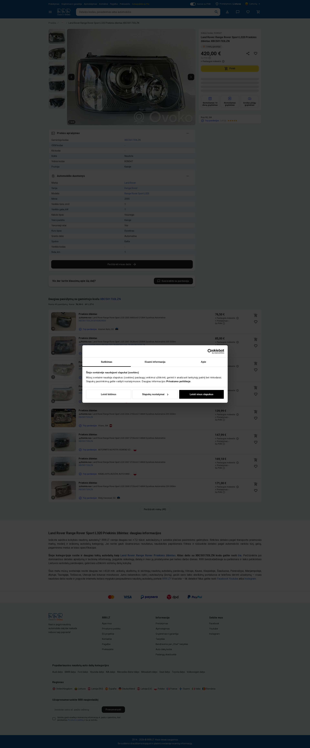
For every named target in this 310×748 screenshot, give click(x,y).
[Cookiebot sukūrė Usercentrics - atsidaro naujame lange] (210, 351)
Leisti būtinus (108, 394)
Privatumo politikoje (178, 381)
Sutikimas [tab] (106, 361)
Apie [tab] (203, 361)
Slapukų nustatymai (153, 394)
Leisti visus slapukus (201, 394)
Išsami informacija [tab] (155, 361)
